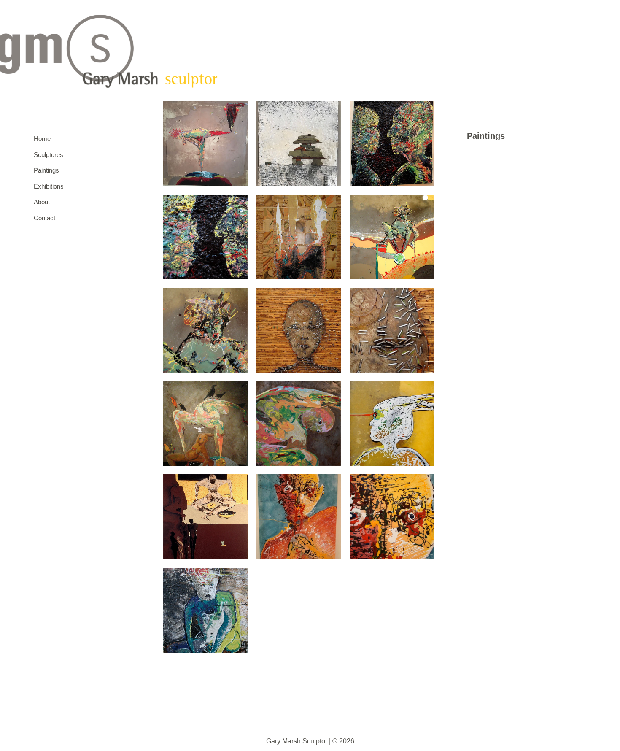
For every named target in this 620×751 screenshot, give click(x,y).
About (42, 201)
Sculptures (46, 154)
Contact (44, 218)
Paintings (46, 170)
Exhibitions (46, 186)
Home (42, 138)
